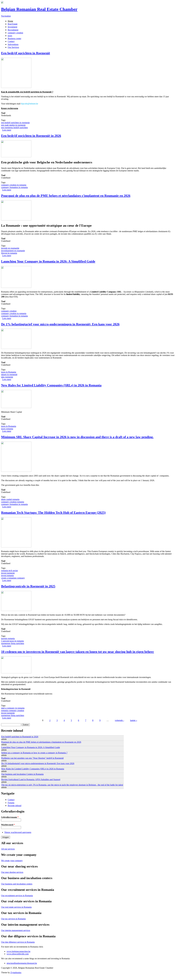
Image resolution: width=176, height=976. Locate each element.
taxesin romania (8, 638)
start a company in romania (12, 708)
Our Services (13, 47)
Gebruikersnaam (10, 817)
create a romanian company (13, 578)
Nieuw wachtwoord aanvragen (17, 832)
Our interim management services (15, 930)
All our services (8, 849)
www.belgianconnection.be (18, 951)
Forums (11, 802)
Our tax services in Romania (13, 919)
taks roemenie (7, 377)
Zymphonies (15, 972)
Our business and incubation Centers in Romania (22, 774)
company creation (15, 33)
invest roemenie (8, 573)
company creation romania (12, 502)
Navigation (6, 16)
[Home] (2, 2)
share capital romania (10, 499)
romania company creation (12, 710)
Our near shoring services (12, 872)
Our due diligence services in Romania (18, 942)
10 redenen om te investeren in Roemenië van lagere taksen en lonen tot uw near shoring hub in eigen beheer (77, 651)
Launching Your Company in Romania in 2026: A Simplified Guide (48, 261)
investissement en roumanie (13, 250)
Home (10, 21)
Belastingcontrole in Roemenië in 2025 (28, 586)
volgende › (119, 720)
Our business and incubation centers (16, 884)
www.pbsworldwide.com (18, 954)
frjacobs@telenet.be (29, 103)
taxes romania (7, 428)
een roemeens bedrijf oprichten (14, 127)
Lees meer (6, 130)
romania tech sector (9, 570)
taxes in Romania (8, 372)
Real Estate (12, 24)
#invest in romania (9, 253)
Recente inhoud (14, 805)
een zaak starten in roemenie (13, 125)
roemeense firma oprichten (12, 643)
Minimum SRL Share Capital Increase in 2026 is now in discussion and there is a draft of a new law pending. (77, 437)
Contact (11, 41)
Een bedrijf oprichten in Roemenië (25, 53)
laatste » (133, 720)
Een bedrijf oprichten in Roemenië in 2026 (31, 135)
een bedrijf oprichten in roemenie (15, 122)
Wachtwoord (8, 825)
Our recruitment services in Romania (17, 895)
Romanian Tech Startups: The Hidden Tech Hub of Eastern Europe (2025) (53, 512)
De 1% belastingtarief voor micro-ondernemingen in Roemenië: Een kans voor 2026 (60, 324)
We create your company (12, 860)
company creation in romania (13, 185)
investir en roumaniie (10, 248)
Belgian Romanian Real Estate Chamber (39, 9)
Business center (14, 38)
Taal (3, 113)
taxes (10, 35)
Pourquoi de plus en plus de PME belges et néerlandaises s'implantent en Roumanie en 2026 (65, 195)
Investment (12, 27)
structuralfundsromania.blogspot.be (22, 963)
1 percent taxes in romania (12, 641)
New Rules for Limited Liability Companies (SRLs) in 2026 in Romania (51, 385)
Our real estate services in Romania (16, 907)
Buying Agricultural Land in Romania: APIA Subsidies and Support (30, 779)
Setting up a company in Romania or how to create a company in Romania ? (34, 753)
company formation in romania (14, 187)
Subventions (13, 44)
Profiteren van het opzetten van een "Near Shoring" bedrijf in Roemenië (32, 758)
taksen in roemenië (9, 374)
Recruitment (13, 30)
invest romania (7, 575)
